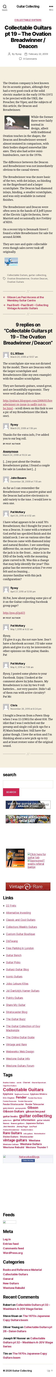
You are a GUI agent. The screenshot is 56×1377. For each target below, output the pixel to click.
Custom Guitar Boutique (20, 934)
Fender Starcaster (25, 1101)
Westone (34, 1140)
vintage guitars (15, 1140)
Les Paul (33, 1126)
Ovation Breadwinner (18, 278)
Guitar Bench (14, 955)
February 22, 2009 (38, 54)
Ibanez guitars (17, 1123)
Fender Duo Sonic (35, 1098)
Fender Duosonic (10, 1101)
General (8, 1278)
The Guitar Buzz (15, 1019)
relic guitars (28, 1134)
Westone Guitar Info (18, 1058)
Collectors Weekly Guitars (21, 926)
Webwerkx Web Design (20, 1051)
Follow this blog (28, 1160)
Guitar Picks (13, 962)
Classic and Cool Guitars (20, 919)
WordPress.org (13, 1252)
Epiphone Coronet (22, 1094)
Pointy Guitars (14, 997)
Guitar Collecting (28, 6)
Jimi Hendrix (9, 1126)
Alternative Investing (18, 912)
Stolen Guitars (10, 1136)
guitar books (10, 1116)
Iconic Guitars (14, 976)
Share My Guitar (15, 1004)
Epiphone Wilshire (38, 1094)
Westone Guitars (31, 1144)
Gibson (32, 1108)
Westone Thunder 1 (37, 1147)
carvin (19, 1083)
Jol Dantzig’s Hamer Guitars (22, 990)
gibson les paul (35, 1111)
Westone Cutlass (11, 1144)
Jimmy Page (22, 1126)
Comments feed (13, 1248)
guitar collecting (37, 275)
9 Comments (30, 58)
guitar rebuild (43, 1120)
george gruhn (20, 1108)
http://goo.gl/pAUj (14, 613)
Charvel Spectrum (39, 1083)
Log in (7, 1239)
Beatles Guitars (9, 1083)
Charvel (26, 1082)
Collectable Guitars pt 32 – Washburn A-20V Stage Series (28, 1342)
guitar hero (7, 1120)
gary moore (8, 1108)
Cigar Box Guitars (9, 1086)
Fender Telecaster (34, 1104)
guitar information (24, 1119)
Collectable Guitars (28, 20)
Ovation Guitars (15, 281)
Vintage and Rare (16, 1044)
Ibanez (6, 1123)
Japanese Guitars (35, 1123)
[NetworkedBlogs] (28, 1156)
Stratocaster (26, 1137)
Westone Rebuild (13, 1147)
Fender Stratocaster (13, 1104)
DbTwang (12, 941)
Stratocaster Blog (16, 1012)
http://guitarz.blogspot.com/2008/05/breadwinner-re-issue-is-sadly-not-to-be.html (27, 404)
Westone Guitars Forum (20, 1065)
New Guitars (11, 1283)
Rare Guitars (12, 1133)
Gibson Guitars (13, 1111)
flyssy (18, 54)
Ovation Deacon (39, 278)
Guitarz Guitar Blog (17, 969)
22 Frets (11, 905)
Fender (21, 1097)
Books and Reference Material (22, 1269)
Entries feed (11, 1243)
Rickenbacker (39, 1134)
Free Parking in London (20, 948)
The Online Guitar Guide (20, 1037)
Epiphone (8, 1094)
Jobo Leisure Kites (17, 983)
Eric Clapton (8, 1098)
